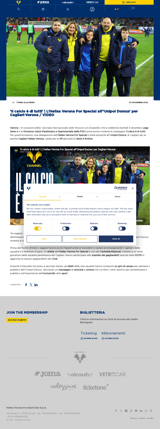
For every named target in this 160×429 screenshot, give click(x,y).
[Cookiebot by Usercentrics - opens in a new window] (116, 188)
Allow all (116, 239)
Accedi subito (17, 320)
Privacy (133, 418)
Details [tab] (80, 197)
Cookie (141, 418)
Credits (150, 418)
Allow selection (80, 239)
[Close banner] (133, 188)
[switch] (66, 228)
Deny (44, 239)
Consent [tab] (42, 197)
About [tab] (117, 197)
